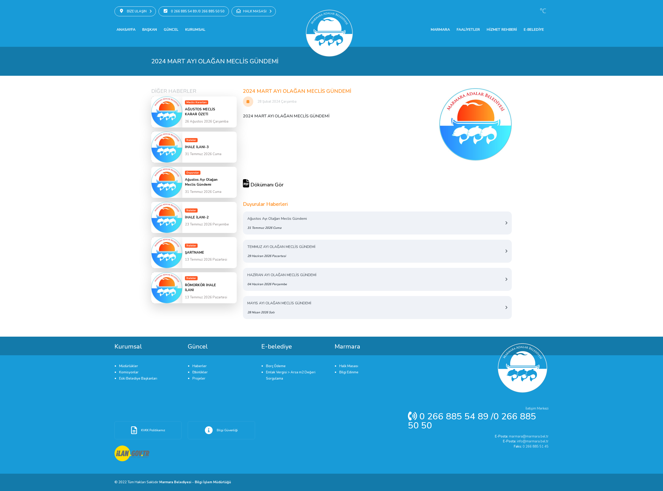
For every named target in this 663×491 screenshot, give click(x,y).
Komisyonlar (129, 372)
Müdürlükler (128, 366)
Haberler (199, 366)
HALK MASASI (255, 11)
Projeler (198, 378)
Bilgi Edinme (348, 372)
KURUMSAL (195, 29)
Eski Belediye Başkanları (138, 378)
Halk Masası (348, 366)
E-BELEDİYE (534, 29)
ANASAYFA (126, 29)
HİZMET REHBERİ (502, 29)
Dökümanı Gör (266, 184)
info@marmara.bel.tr (526, 441)
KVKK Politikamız (153, 430)
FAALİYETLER (468, 29)
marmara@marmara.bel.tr (522, 436)
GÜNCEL (171, 29)
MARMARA (440, 29)
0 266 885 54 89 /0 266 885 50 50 (197, 11)
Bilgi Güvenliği (227, 430)
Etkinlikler (200, 372)
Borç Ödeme (276, 366)
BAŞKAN (149, 29)
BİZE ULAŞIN (136, 11)
